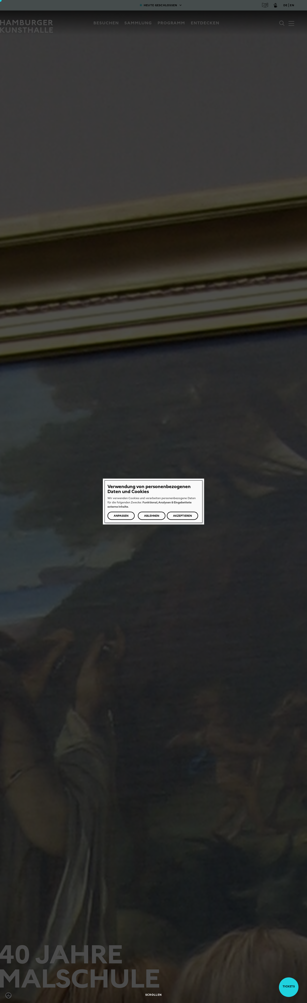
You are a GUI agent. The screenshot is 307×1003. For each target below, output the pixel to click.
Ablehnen (151, 516)
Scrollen (153, 995)
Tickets (289, 986)
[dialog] (153, 501)
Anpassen (121, 516)
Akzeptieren (182, 516)
